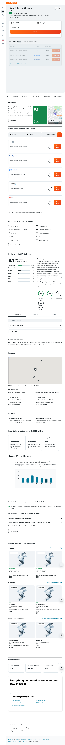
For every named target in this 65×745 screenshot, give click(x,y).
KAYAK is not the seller (16, 725)
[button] (3, 2)
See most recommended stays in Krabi (51, 618)
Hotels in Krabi (39, 702)
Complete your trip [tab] (16, 690)
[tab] (17, 314)
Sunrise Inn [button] (39, 640)
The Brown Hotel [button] (13, 640)
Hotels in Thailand (32, 739)
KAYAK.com (11, 739)
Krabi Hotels (24, 741)
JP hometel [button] (12, 604)
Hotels (17, 739)
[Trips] (3, 35)
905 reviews (23, 13)
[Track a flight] (3, 30)
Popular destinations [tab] (30, 690)
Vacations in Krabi (16, 702)
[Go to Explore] (3, 27)
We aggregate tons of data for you (20, 728)
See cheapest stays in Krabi (54, 582)
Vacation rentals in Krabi (18, 705)
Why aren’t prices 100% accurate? (20, 731)
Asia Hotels (23, 739)
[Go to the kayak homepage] (11, 3)
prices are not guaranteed (42, 720)
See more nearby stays (56, 548)
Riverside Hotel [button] (13, 570)
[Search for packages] (3, 18)
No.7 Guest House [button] (40, 604)
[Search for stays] (3, 11)
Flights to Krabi (16, 700)
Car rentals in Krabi (41, 700)
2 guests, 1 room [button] (15, 27)
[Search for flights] (3, 7)
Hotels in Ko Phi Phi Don (14, 741)
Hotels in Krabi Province (43, 739)
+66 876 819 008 (14, 17)
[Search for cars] (3, 15)
